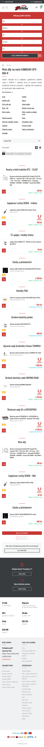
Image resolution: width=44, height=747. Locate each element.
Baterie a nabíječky (27, 694)
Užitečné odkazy (27, 665)
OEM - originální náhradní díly (29, 674)
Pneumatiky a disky (27, 702)
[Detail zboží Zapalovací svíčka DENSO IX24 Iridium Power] (5, 211)
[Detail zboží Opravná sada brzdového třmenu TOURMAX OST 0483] (5, 354)
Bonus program (6, 671)
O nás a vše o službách (28, 642)
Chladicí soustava (26, 708)
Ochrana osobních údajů (8, 687)
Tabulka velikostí (26, 671)
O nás (23, 648)
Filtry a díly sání (26, 711)
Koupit (4, 191)
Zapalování (25, 705)
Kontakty (24, 658)
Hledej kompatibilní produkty (20, 55)
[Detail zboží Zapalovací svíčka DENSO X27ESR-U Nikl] (5, 484)
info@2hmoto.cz (38, 2)
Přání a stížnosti (6, 684)
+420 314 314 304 (9, 2)
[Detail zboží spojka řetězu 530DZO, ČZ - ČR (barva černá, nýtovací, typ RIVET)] (5, 243)
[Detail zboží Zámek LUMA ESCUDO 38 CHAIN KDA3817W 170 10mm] (5, 270)
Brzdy (23, 697)
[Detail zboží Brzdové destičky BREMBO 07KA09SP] (5, 386)
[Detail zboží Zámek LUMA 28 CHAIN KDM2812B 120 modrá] (5, 515)
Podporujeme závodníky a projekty (28, 655)
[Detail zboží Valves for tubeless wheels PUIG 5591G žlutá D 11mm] (5, 299)
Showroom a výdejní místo (29, 651)
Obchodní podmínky (7, 674)
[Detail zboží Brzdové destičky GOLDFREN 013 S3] (5, 325)
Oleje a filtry (25, 700)
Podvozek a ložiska (27, 713)
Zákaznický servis (7, 665)
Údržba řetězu (25, 716)
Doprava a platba (6, 676)
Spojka (24, 719)
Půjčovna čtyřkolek (27, 661)
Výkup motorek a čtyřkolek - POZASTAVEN (29, 685)
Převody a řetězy (26, 692)
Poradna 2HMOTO (6, 679)
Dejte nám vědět (22, 550)
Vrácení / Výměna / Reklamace (10, 682)
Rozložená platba (26, 689)
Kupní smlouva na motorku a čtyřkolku (29, 678)
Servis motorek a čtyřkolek (29, 681)
